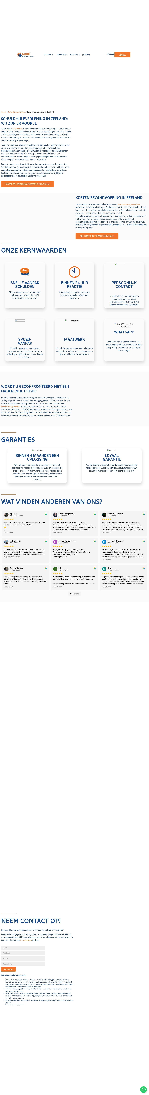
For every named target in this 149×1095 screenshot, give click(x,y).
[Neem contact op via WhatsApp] (143, 1089)
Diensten (47, 55)
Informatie (61, 55)
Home (3, 112)
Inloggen (110, 54)
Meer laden (74, 594)
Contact (86, 55)
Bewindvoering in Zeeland (129, 204)
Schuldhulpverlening (16, 112)
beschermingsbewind (10, 406)
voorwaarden (26, 940)
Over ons (74, 55)
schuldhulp (17, 129)
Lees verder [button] (8, 533)
